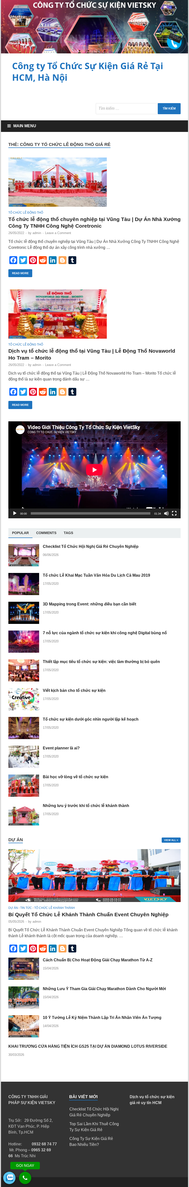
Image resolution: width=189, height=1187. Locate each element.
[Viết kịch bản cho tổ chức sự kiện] (23, 709)
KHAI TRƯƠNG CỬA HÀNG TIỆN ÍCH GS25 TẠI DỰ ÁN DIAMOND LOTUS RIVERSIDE (87, 1046)
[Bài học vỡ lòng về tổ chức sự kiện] (23, 795)
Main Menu (24, 126)
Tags (68, 533)
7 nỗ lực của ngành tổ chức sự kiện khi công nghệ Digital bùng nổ (105, 633)
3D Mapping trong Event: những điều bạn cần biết (89, 604)
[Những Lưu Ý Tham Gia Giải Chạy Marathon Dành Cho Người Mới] (23, 1007)
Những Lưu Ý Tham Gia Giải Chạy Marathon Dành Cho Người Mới (104, 989)
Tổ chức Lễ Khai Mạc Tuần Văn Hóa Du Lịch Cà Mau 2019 (96, 575)
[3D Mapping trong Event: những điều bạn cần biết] (23, 622)
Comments (46, 533)
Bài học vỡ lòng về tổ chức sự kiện (75, 777)
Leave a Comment (58, 233)
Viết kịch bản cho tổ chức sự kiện (74, 690)
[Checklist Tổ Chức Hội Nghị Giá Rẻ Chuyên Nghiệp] (23, 565)
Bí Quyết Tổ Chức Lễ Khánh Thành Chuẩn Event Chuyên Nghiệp (88, 914)
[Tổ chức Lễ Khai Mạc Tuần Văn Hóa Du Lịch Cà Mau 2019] (23, 594)
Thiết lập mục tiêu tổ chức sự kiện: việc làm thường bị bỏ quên (101, 662)
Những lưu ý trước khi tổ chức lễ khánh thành (86, 806)
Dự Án (13, 908)
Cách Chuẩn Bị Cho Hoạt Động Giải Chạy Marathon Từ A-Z (98, 960)
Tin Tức (26, 908)
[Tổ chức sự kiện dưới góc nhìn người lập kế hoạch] (23, 738)
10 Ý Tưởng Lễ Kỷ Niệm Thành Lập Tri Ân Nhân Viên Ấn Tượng (102, 1017)
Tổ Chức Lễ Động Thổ (25, 212)
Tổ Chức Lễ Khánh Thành (54, 908)
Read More (20, 273)
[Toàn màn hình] (174, 513)
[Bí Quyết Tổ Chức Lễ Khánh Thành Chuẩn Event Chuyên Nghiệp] (94, 903)
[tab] (20, 533)
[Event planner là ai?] (23, 766)
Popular (20, 533)
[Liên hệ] (173, 40)
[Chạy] (14, 513)
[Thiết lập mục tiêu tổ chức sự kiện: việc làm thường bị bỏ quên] (23, 680)
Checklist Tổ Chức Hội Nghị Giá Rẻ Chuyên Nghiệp (91, 546)
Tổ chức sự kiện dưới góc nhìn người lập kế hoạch (91, 719)
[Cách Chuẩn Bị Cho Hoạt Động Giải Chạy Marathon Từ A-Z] (23, 978)
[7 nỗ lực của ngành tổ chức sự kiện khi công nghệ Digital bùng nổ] (23, 651)
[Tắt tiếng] (166, 513)
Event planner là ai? (61, 748)
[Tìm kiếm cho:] (138, 108)
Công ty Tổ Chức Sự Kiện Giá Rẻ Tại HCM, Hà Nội (87, 71)
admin (36, 233)
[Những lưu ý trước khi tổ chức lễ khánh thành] (23, 824)
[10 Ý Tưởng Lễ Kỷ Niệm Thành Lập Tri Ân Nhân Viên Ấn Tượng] (23, 1036)
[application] (94, 469)
